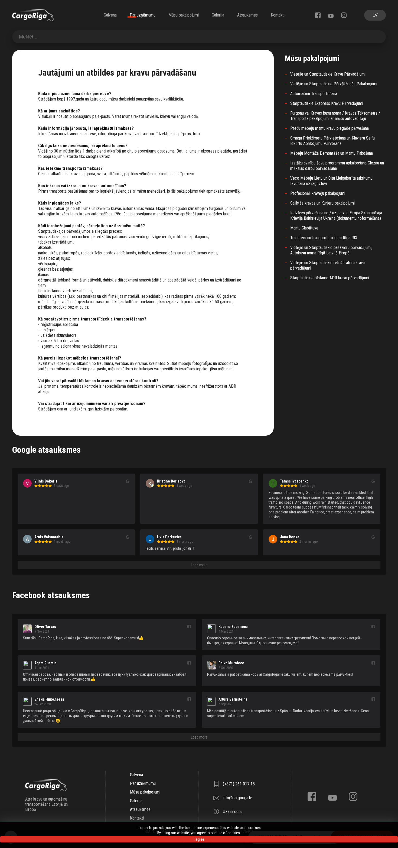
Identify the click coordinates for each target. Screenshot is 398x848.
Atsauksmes (247, 15)
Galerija (218, 15)
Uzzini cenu (232, 811)
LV (375, 15)
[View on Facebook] (189, 626)
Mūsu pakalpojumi (183, 15)
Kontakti (278, 15)
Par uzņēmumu (142, 15)
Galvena (110, 15)
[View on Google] (127, 481)
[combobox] (199, 36)
